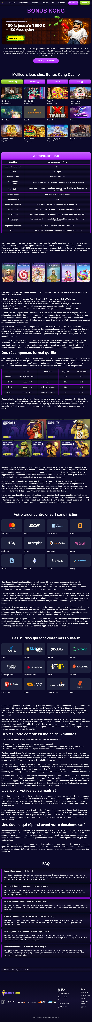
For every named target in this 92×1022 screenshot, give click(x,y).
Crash (56, 81)
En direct (33, 81)
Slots (78, 81)
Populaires (10, 81)
